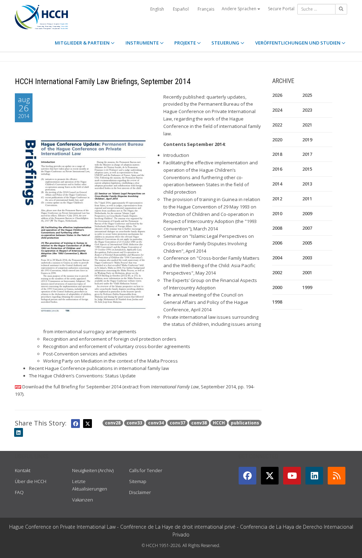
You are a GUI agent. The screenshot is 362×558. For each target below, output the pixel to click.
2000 (277, 287)
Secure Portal (281, 9)
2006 (277, 243)
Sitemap (137, 481)
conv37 (177, 423)
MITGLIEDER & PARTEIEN (83, 43)
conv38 (199, 423)
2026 (277, 95)
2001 (307, 272)
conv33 (134, 423)
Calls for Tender (145, 470)
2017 (307, 154)
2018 (277, 154)
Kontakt (22, 470)
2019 (307, 139)
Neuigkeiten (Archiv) (92, 470)
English (157, 9)
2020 (277, 139)
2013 (307, 184)
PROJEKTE (185, 43)
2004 (277, 257)
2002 (277, 272)
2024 (277, 110)
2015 (307, 169)
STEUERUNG (225, 43)
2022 (277, 125)
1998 (277, 302)
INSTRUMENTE (142, 43)
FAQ (19, 492)
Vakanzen (82, 500)
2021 (307, 125)
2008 (277, 228)
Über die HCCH (30, 481)
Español (181, 9)
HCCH (219, 423)
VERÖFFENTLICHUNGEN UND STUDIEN (298, 43)
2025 (307, 95)
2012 (277, 198)
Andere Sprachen (239, 9)
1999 (307, 287)
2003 (307, 257)
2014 (277, 184)
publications (245, 423)
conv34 (156, 423)
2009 (307, 213)
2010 (277, 213)
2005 (307, 243)
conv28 (113, 423)
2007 (307, 228)
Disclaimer (140, 492)
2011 (307, 198)
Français (206, 9)
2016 (277, 169)
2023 (307, 110)
